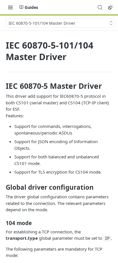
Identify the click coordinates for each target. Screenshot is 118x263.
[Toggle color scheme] (110, 7)
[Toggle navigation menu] (10, 7)
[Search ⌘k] (100, 7)
